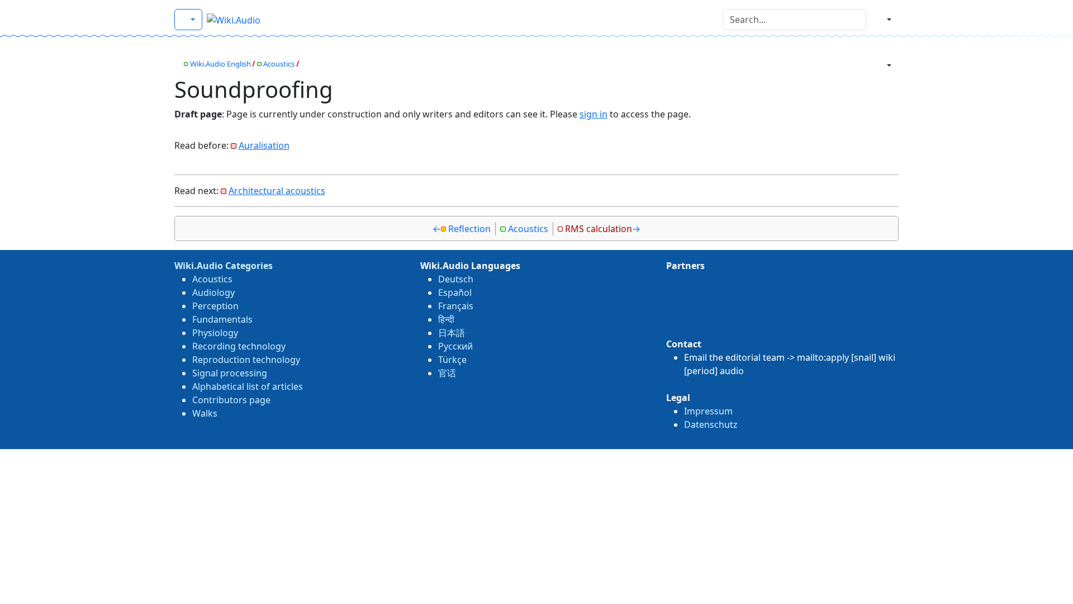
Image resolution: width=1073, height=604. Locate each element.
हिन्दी (446, 319)
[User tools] (885, 19)
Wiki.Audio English (220, 64)
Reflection (469, 229)
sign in (593, 114)
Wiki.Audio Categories (223, 265)
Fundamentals (222, 319)
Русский (455, 346)
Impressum (708, 411)
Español (455, 292)
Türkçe (452, 359)
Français (455, 306)
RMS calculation (598, 229)
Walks (204, 413)
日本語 (451, 333)
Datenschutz (711, 424)
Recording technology (239, 346)
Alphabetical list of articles (247, 386)
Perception (215, 306)
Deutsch (455, 279)
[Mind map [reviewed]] (177, 64)
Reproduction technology (246, 359)
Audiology (213, 292)
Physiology (215, 333)
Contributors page (231, 400)
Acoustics (279, 64)
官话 (447, 373)
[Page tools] (885, 65)
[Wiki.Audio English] (188, 19)
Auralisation (264, 145)
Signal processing (229, 373)
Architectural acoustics (277, 191)
